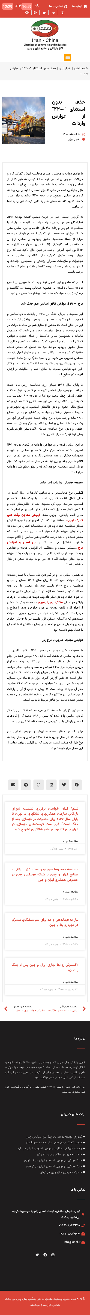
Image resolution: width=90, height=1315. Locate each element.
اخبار (77, 68)
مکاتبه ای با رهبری (50, 602)
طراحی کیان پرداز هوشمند (45, 1305)
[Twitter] (37, 1255)
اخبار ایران (65, 68)
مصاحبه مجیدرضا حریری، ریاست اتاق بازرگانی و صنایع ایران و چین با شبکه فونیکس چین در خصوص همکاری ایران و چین (45, 875)
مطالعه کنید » (70, 841)
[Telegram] (45, 1255)
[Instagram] (53, 1255)
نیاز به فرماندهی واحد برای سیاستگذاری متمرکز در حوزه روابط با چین (45, 922)
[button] (67, 57)
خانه (85, 68)
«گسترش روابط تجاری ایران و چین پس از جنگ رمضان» (45, 967)
